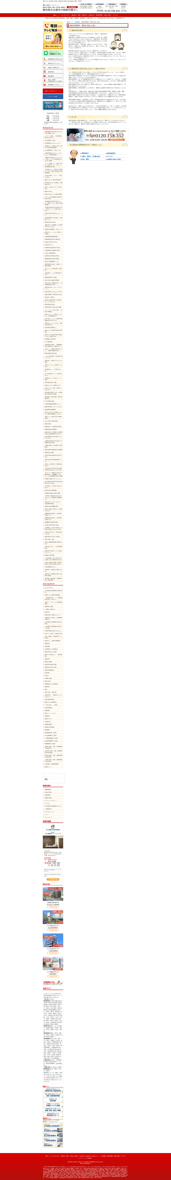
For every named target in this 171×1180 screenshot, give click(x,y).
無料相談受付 (111, 153)
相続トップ (70, 22)
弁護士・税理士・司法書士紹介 (91, 156)
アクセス (110, 156)
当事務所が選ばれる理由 (114, 159)
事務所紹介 (85, 153)
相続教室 (77, 22)
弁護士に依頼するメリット (53, 91)
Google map (53, 907)
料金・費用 (85, 159)
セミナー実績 (53, 96)
